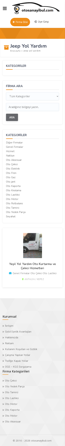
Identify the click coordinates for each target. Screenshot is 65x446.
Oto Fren (11, 173)
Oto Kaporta (13, 186)
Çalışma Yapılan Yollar (17, 355)
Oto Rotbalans (14, 203)
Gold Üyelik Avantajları (18, 331)
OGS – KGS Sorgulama (18, 366)
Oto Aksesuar (14, 160)
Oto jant (11, 181)
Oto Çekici (12, 164)
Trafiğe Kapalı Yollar (16, 361)
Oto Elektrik (13, 168)
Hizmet (10, 151)
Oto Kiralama (13, 190)
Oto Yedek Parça (16, 212)
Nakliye (10, 155)
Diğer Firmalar (14, 142)
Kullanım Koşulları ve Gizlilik (21, 349)
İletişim (9, 325)
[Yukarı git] (57, 438)
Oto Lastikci (13, 194)
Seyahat (11, 216)
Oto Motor (12, 199)
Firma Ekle (21, 22)
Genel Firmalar (14, 147)
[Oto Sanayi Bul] (36, 14)
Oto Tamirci (12, 207)
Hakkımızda (11, 337)
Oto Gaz (11, 177)
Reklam (9, 343)
